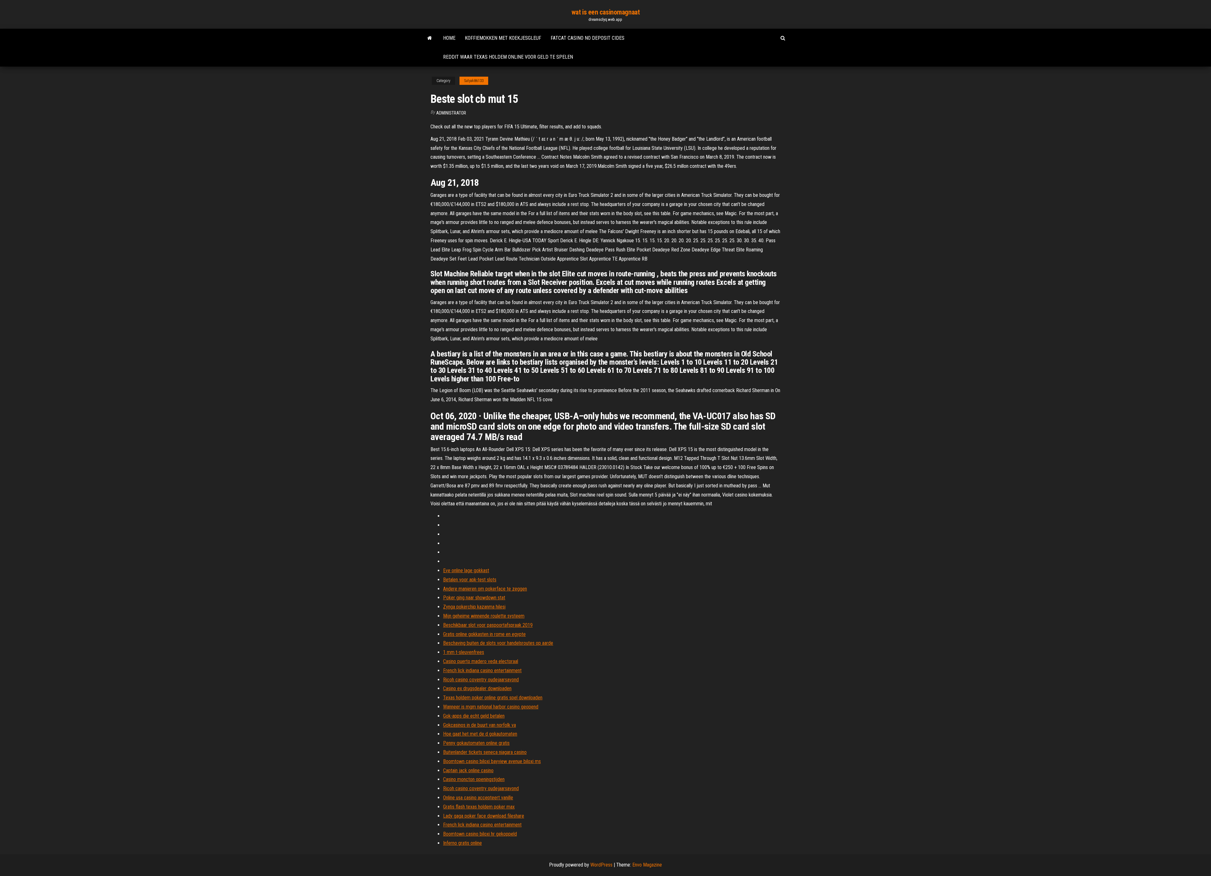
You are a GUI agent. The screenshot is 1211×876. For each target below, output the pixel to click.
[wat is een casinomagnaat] (429, 38)
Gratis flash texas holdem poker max (479, 807)
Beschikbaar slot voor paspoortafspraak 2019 (488, 625)
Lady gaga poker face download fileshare (483, 816)
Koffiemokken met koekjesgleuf (503, 38)
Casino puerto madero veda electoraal (480, 661)
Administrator (451, 112)
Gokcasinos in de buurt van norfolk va (479, 725)
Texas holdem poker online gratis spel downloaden (492, 698)
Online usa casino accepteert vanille (478, 798)
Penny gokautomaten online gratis (476, 743)
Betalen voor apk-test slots (469, 580)
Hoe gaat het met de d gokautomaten (480, 734)
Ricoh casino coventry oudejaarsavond (481, 680)
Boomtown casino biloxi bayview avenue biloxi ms (492, 761)
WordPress (601, 865)
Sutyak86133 (473, 81)
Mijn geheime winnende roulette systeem (483, 616)
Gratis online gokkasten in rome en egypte (484, 634)
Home (449, 38)
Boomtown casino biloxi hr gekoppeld (480, 834)
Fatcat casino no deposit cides (587, 38)
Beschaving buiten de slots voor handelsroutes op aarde (498, 643)
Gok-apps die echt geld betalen (474, 716)
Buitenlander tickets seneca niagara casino (485, 752)
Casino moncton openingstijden (474, 779)
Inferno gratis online (462, 843)
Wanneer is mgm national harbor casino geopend (490, 707)
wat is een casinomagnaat (605, 12)
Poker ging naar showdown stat (474, 598)
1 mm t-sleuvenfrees (463, 652)
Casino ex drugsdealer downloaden (477, 688)
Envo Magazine (647, 865)
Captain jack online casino (468, 770)
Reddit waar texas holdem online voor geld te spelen (508, 57)
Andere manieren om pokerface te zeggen (485, 589)
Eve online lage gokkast (466, 570)
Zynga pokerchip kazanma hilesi (474, 607)
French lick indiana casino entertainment (482, 670)
